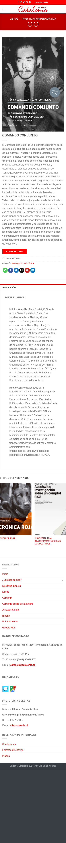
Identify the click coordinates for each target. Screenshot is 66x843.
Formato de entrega (12, 750)
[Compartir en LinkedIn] (32, 270)
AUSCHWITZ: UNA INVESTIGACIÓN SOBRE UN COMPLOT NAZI (48, 541)
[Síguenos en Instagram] (21, 2)
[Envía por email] (21, 270)
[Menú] (4, 9)
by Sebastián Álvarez (46, 766)
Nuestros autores (11, 585)
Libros (14, 18)
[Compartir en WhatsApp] (5, 270)
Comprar (7, 597)
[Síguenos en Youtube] (30, 2)
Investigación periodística (39, 18)
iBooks (6, 615)
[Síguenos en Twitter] (24, 2)
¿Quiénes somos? (11, 579)
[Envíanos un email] (27, 2)
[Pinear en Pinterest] (27, 270)
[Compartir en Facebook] (10, 270)
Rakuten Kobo (9, 621)
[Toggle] (62, 580)
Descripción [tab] (9, 288)
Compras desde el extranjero (17, 603)
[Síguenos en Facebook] (18, 2)
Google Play (8, 627)
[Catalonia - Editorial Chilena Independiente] (33, 9)
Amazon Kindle (10, 609)
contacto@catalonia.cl (22, 664)
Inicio (5, 574)
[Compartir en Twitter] (16, 270)
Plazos (6, 756)
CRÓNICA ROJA (7, 538)
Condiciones (9, 744)
